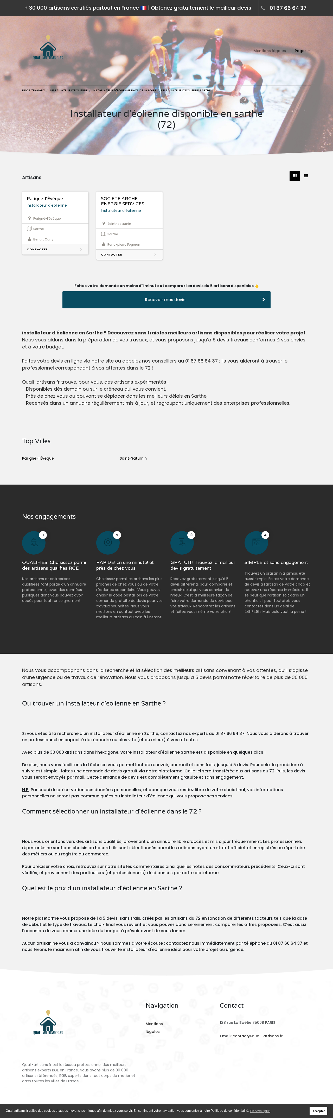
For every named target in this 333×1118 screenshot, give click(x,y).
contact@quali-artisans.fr (258, 1036)
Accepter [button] (318, 1111)
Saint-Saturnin (133, 458)
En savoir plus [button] (260, 1111)
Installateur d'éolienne (47, 205)
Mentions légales (270, 50)
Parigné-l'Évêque (45, 198)
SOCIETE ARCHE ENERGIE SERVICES (122, 201)
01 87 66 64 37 (288, 8)
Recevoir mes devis (165, 300)
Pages (300, 50)
